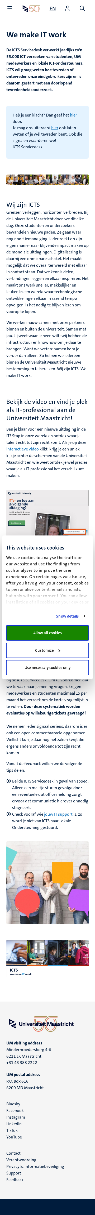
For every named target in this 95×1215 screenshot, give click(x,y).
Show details (67, 616)
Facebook (15, 1110)
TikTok (12, 1130)
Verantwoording (21, 1160)
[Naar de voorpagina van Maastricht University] (31, 8)
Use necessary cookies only (48, 667)
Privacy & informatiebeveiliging (35, 1166)
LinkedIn (14, 1124)
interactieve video (22, 449)
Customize (44, 650)
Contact (13, 1153)
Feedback (14, 1179)
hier (73, 115)
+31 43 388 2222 (21, 1062)
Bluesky (13, 1104)
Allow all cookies (47, 633)
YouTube (14, 1137)
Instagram (15, 1117)
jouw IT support (58, 814)
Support (13, 1173)
